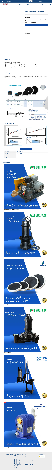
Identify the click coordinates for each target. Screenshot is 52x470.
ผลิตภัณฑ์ (24, 4)
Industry (7, 8)
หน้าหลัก (16, 4)
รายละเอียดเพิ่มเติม (7, 54)
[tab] (7, 55)
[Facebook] (2, 1)
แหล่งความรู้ (41, 4)
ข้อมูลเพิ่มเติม (15, 54)
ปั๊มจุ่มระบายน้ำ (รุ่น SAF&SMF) (7, 257)
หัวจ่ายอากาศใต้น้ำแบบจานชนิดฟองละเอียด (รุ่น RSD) (10, 304)
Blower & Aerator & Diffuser (12, 8)
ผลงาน (33, 4)
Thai (30, 1)
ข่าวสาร (37, 4)
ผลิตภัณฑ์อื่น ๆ (41, 454)
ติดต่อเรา (45, 4)
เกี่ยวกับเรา (20, 4)
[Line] (3, 1)
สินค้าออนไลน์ (29, 4)
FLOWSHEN (28, 33)
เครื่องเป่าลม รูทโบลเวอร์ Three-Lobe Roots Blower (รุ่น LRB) (11, 209)
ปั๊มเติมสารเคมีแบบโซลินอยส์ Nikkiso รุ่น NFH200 (10, 447)
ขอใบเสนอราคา (34, 32)
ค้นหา (48, 1)
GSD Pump (30, 32)
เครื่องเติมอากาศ (43, 32)
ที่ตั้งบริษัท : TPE (16, 467)
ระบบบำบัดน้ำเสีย (38, 32)
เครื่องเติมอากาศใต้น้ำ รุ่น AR (7, 352)
